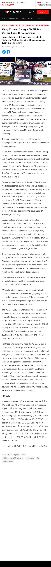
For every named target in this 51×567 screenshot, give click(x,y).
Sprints (16, 455)
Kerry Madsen (8, 461)
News (10, 455)
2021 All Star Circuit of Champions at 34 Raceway (25, 25)
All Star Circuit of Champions (13, 458)
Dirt (38, 458)
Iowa (24, 455)
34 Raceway (30, 458)
